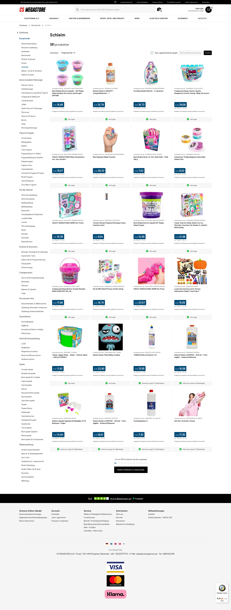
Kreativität (24, 38)
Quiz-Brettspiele (27, 400)
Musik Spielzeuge (28, 465)
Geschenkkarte (142, 2)
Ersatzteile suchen (174, 2)
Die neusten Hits (26, 298)
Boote (23, 120)
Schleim (24, 67)
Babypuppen (26, 142)
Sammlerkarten (27, 416)
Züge (23, 124)
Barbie (24, 146)
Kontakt (119, 517)
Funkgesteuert (25, 272)
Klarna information (26, 521)
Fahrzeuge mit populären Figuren (34, 93)
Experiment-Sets (28, 256)
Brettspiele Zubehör (29, 431)
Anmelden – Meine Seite (93, 531)
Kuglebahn (25, 347)
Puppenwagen (27, 161)
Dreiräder (25, 238)
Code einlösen (157, 2)
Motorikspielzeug (28, 226)
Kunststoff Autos (28, 116)
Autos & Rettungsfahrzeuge (32, 278)
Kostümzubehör (27, 477)
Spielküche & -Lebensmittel (32, 461)
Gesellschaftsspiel (28, 420)
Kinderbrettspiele (28, 373)
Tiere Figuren (26, 150)
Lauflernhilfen (26, 218)
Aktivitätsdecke (27, 199)
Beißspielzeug (26, 206)
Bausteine (25, 210)
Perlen (23, 63)
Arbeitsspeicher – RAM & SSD (160, 517)
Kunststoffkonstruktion (31, 355)
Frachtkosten (89, 517)
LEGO (23, 343)
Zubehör (151, 514)
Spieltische (25, 424)
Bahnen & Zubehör (28, 289)
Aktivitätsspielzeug (29, 195)
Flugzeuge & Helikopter (30, 96)
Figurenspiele (26, 381)
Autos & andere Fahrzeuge (31, 79)
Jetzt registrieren (191, 2)
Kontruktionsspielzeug (29, 338)
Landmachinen (27, 100)
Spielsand (25, 51)
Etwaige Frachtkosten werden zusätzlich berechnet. (67, 111)
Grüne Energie (26, 267)
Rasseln (24, 234)
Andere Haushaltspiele (30, 449)
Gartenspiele (26, 385)
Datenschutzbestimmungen (30, 514)
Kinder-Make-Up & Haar (31, 469)
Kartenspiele (26, 396)
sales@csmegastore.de (146, 553)
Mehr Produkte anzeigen (130, 470)
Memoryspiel (26, 435)
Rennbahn (25, 281)
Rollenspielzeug (26, 444)
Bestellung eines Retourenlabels (96, 524)
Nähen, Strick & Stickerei (31, 71)
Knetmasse (25, 55)
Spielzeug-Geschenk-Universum (34, 307)
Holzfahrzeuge (27, 89)
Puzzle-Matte (26, 408)
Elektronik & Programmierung (33, 259)
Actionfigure (26, 138)
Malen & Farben (27, 75)
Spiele (22, 364)
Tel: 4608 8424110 (166, 553)
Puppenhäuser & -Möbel (31, 153)
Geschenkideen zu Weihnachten (33, 303)
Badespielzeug (27, 203)
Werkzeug (25, 481)
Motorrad (25, 112)
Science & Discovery (28, 246)
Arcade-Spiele (27, 369)
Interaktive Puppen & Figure (32, 173)
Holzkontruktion (27, 359)
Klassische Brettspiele (30, 393)
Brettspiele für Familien (30, 377)
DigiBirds (24, 325)
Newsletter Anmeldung (125, 524)
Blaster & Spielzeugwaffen (32, 453)
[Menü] (226, 584)
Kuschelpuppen (27, 321)
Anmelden (206, 2)
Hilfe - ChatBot (90, 527)
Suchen (208, 53)
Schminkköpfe (27, 169)
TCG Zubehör (26, 428)
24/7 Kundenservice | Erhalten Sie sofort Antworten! (39, 2)
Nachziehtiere (26, 241)
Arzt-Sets (25, 457)
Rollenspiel (25, 412)
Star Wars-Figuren (28, 184)
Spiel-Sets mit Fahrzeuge (31, 108)
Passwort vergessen (59, 521)
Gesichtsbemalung (28, 43)
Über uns (119, 514)
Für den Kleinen (26, 189)
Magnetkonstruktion (29, 351)
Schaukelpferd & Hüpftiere (32, 214)
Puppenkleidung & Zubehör (32, 157)
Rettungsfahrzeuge (29, 128)
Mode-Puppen (27, 177)
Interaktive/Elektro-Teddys (32, 329)
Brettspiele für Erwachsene (32, 439)
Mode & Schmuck (28, 59)
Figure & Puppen (26, 133)
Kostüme (25, 473)
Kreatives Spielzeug (29, 47)
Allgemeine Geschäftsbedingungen (33, 517)
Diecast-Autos (27, 85)
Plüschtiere (25, 333)
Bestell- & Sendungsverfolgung (96, 521)
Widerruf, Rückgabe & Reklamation (98, 514)
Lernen (24, 222)
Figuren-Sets (26, 165)
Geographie (26, 263)
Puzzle (23, 404)
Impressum (120, 521)
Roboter (24, 285)
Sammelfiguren (27, 181)
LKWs (23, 104)
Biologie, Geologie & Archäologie (34, 252)
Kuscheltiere (24, 316)
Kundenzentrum (126, 2)
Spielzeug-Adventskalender (32, 311)
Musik (23, 230)
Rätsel (24, 389)
